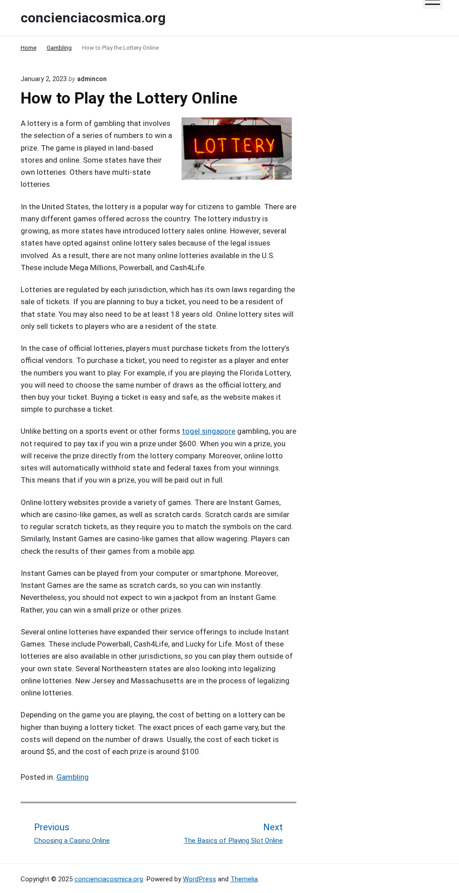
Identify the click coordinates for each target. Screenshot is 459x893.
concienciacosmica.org (108, 879)
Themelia (244, 879)
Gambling (72, 776)
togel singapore (208, 431)
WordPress (199, 879)
